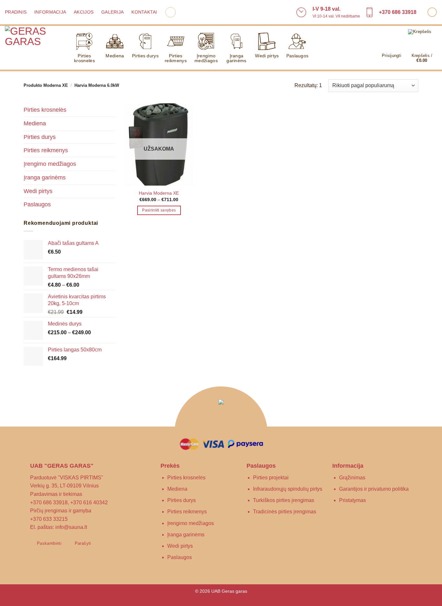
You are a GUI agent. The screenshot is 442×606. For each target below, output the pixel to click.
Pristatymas (352, 500)
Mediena (114, 55)
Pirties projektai (271, 477)
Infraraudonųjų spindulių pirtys (287, 489)
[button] (170, 12)
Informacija (50, 12)
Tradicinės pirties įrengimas (284, 511)
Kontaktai (144, 12)
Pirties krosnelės (84, 58)
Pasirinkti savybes (159, 210)
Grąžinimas (352, 477)
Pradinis (16, 12)
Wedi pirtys (267, 55)
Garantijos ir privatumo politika (374, 489)
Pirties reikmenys (176, 58)
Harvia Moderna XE (159, 193)
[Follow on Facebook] (432, 12)
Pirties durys (145, 55)
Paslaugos (297, 55)
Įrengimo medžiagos (206, 58)
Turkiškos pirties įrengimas (283, 500)
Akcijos (84, 12)
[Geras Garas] (32, 48)
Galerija (112, 12)
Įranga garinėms (236, 58)
